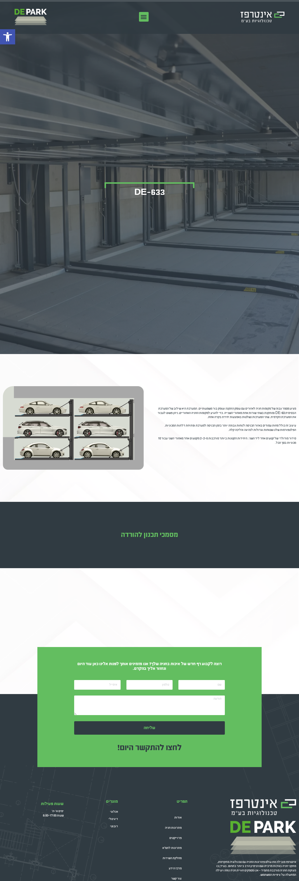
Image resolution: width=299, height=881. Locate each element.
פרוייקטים (175, 838)
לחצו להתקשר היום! (149, 748)
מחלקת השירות (172, 858)
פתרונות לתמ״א (172, 848)
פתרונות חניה (173, 828)
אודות (178, 817)
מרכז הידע (175, 868)
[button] (144, 17)
